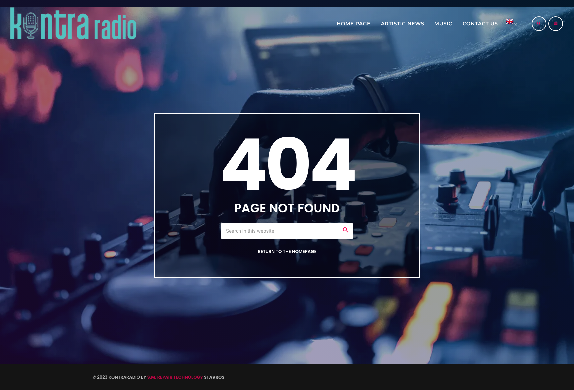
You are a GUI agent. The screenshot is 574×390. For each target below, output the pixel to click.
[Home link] (72, 24)
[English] (510, 24)
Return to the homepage (287, 251)
